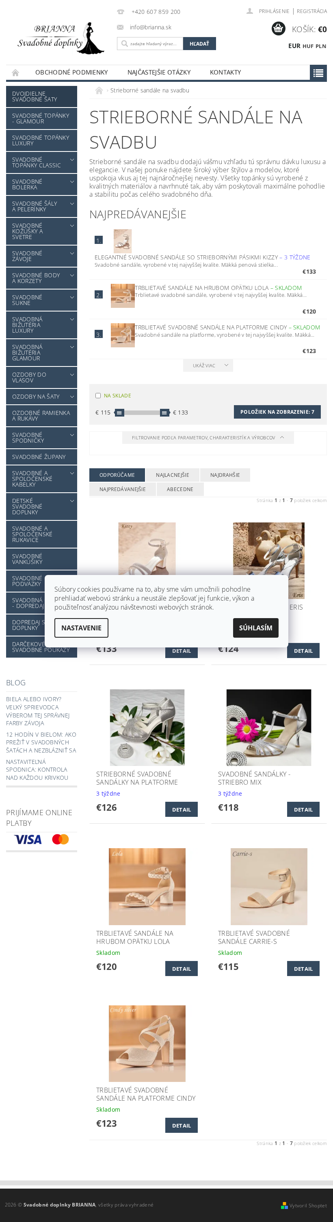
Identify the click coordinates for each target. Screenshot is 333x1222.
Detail (181, 650)
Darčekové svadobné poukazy (40, 647)
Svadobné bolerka (27, 184)
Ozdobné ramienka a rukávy (41, 415)
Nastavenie (81, 627)
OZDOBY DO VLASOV (29, 377)
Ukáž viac (204, 365)
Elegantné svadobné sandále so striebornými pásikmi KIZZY (202, 257)
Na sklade (117, 395)
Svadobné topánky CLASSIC (36, 162)
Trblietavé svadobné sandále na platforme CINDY (227, 327)
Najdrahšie (225, 475)
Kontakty (225, 72)
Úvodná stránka (16, 72)
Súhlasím (255, 627)
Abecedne (180, 489)
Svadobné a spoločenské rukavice (32, 534)
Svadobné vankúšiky (27, 559)
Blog (16, 682)
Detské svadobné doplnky (27, 506)
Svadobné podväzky (27, 581)
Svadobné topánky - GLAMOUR (40, 118)
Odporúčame (117, 475)
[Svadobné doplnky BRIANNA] (59, 37)
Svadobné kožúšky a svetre (27, 231)
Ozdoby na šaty (35, 396)
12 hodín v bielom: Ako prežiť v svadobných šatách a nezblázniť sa (41, 742)
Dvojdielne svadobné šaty (34, 96)
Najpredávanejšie (122, 489)
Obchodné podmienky (71, 72)
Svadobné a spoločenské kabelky (32, 478)
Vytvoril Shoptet (308, 1205)
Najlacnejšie (172, 475)
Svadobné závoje (27, 256)
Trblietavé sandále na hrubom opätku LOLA (218, 288)
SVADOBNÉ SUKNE (27, 300)
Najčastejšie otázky (159, 72)
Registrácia (312, 11)
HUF (308, 46)
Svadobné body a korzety (36, 278)
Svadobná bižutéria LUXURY (27, 324)
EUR (294, 46)
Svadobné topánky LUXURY (40, 140)
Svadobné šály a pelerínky (34, 206)
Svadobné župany (39, 457)
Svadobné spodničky (28, 437)
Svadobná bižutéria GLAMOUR (27, 352)
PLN (321, 46)
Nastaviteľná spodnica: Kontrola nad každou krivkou (37, 769)
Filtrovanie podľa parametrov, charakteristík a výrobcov (204, 437)
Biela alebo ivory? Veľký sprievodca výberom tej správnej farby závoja (37, 711)
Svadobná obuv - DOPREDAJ (36, 603)
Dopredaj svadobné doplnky (42, 625)
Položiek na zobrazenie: (277, 411)
